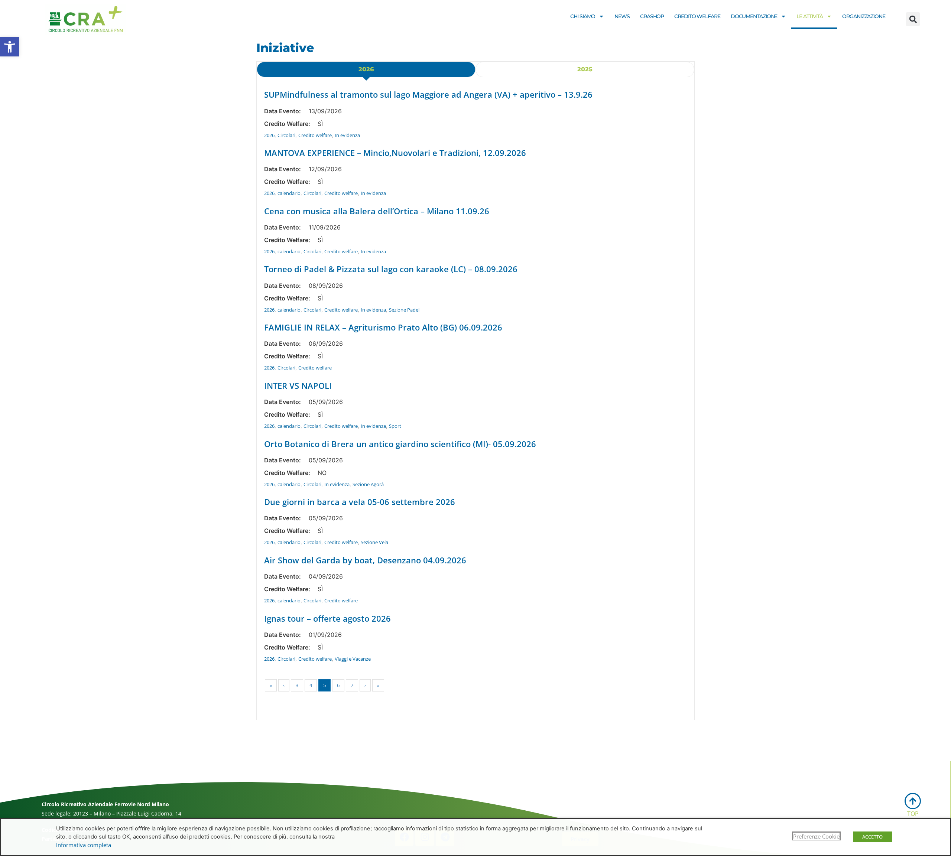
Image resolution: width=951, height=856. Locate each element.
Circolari (286, 135)
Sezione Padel (404, 309)
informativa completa (83, 845)
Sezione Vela (374, 542)
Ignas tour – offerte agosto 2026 (327, 618)
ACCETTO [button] (872, 836)
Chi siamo (582, 16)
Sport (395, 426)
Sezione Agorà (368, 484)
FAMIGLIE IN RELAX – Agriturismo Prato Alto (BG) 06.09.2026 (383, 327)
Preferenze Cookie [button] (816, 836)
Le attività (809, 16)
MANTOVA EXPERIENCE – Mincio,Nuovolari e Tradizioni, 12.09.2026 (395, 152)
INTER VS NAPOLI (298, 385)
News (622, 16)
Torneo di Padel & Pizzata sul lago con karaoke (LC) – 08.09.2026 (390, 268)
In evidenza (347, 135)
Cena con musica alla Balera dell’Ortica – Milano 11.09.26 (376, 210)
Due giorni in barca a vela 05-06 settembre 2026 (359, 501)
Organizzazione (863, 16)
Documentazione (754, 16)
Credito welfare (697, 16)
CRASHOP (652, 16)
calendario (289, 193)
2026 (269, 135)
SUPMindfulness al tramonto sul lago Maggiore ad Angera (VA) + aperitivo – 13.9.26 (428, 94)
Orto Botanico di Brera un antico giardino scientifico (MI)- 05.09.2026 (400, 443)
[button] (9, 46)
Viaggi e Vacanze (353, 658)
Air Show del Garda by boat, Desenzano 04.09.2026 (365, 560)
